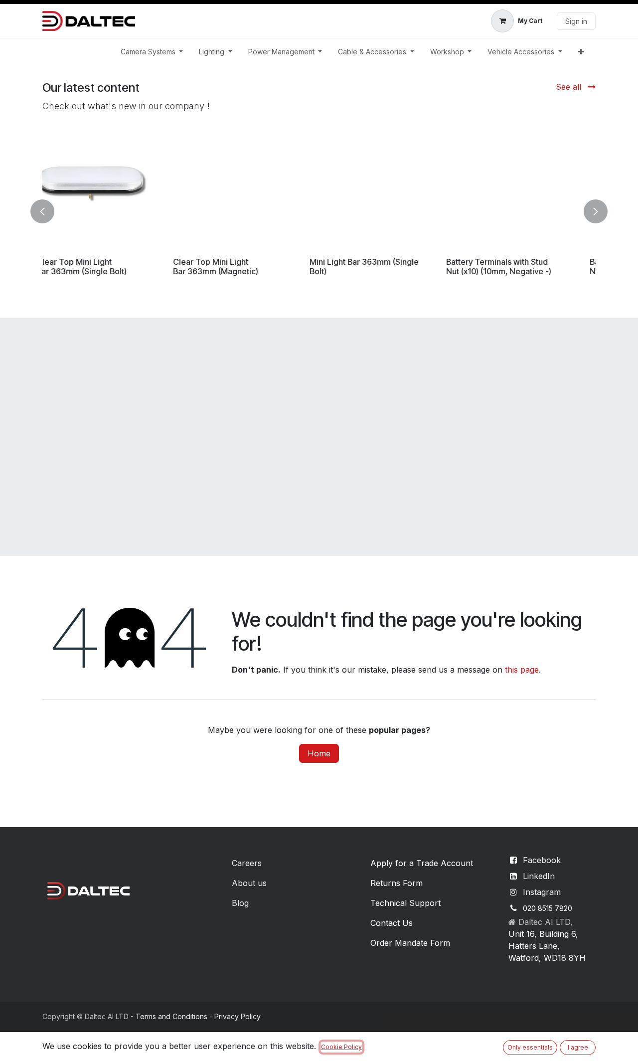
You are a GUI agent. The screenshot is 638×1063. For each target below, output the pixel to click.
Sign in (576, 21)
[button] (48, 211)
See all (570, 87)
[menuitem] (152, 51)
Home (319, 753)
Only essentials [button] (530, 1047)
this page (522, 670)
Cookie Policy (341, 1047)
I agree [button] (578, 1047)
